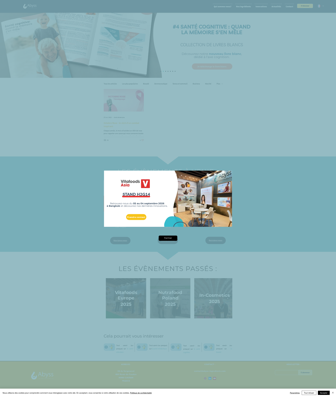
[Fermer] (332, 393)
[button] (168, 238)
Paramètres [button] (295, 392)
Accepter (323, 392)
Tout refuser (309, 392)
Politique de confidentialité (141, 392)
